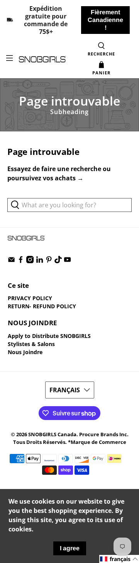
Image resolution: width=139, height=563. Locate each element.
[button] (119, 559)
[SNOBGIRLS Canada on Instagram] (30, 261)
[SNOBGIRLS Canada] (42, 59)
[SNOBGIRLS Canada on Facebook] (20, 261)
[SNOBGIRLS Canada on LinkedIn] (39, 261)
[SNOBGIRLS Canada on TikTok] (58, 261)
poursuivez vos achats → (45, 178)
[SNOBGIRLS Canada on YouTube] (67, 261)
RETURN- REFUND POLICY (42, 306)
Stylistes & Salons (31, 344)
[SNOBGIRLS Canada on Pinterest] (49, 261)
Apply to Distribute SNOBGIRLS (49, 335)
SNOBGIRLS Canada (52, 434)
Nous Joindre (25, 352)
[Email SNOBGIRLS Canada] (11, 261)
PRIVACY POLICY (30, 298)
